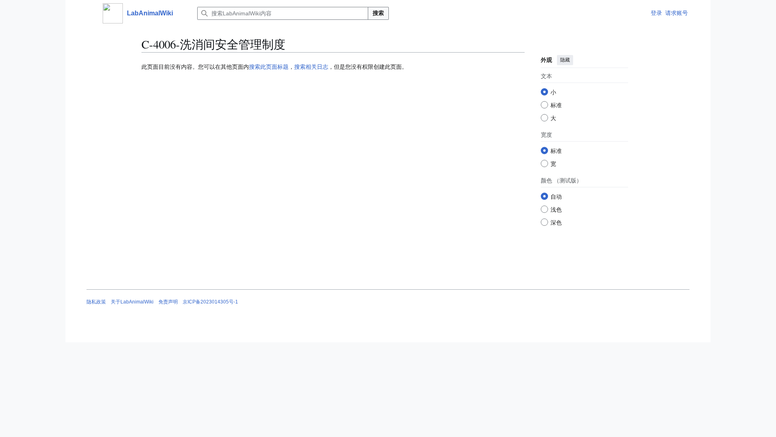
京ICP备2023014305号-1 (210, 302)
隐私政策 (96, 302)
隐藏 (565, 60)
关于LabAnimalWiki (132, 302)
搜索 (378, 13)
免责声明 (168, 302)
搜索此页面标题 (269, 67)
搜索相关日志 (311, 67)
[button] (90, 13)
